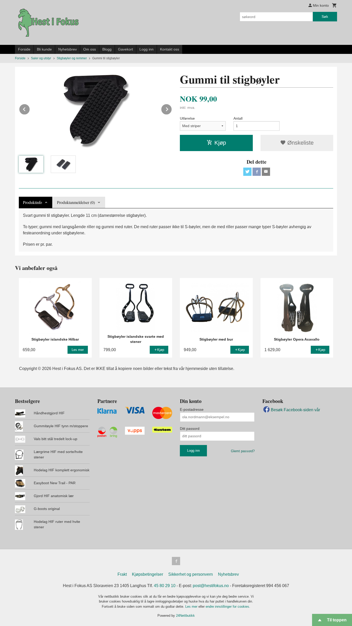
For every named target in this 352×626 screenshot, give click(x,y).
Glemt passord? (243, 451)
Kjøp (220, 142)
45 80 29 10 (164, 585)
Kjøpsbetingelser (147, 574)
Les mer (191, 606)
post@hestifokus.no (211, 585)
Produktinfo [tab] (32, 202)
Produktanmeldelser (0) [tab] (76, 202)
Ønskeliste (300, 142)
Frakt (122, 574)
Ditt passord (189, 428)
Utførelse (187, 118)
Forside (24, 49)
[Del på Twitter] (247, 172)
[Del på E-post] (266, 172)
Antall (237, 118)
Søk (325, 16)
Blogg (107, 49)
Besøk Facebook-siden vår (295, 410)
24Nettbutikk (185, 615)
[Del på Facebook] (257, 172)
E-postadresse (192, 409)
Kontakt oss (169, 49)
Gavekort (125, 49)
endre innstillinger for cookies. (228, 606)
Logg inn (146, 49)
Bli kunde (44, 49)
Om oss (89, 49)
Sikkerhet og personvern (190, 574)
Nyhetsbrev (67, 49)
